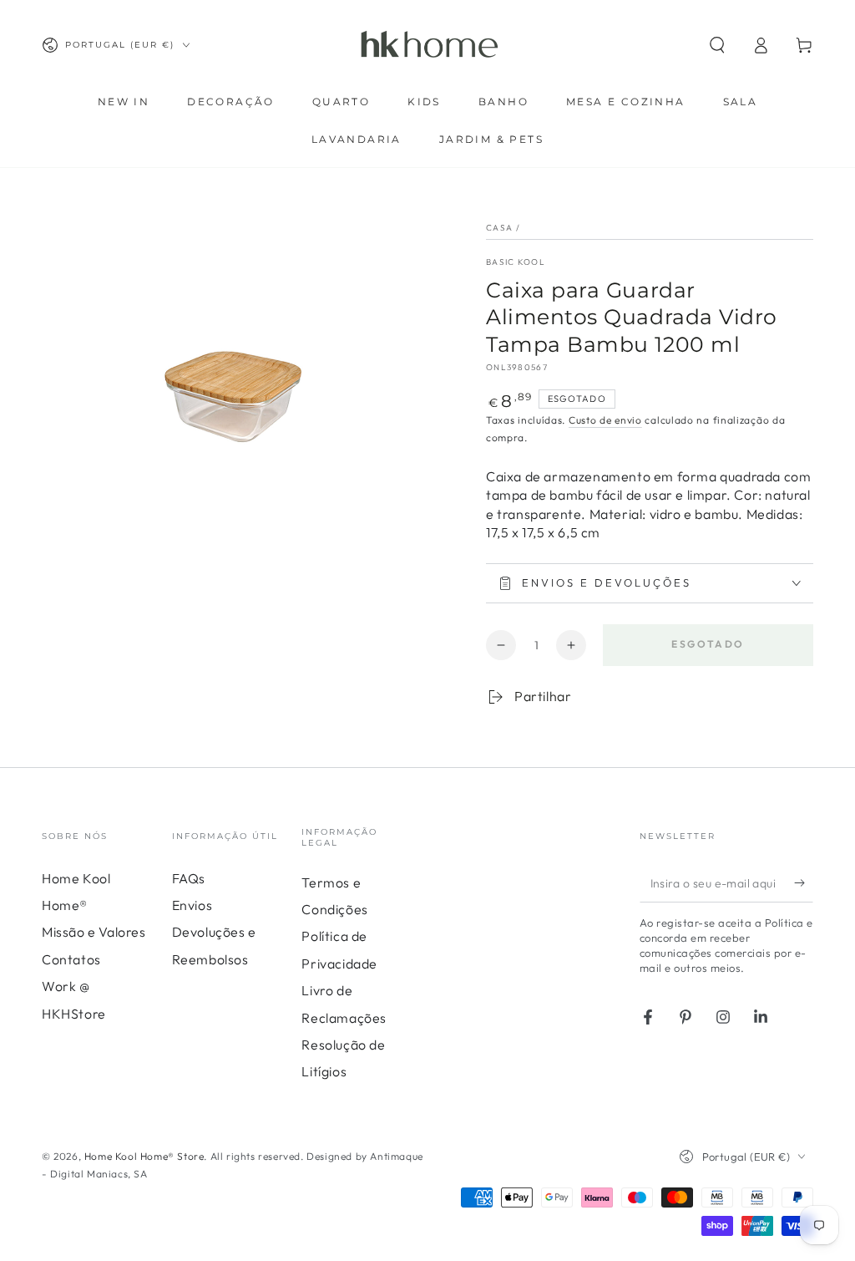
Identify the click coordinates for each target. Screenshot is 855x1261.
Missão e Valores (94, 931)
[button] (717, 45)
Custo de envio (605, 420)
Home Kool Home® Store (144, 1156)
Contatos (71, 959)
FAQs (188, 878)
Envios (192, 905)
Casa (499, 227)
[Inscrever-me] (803, 883)
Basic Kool (515, 262)
